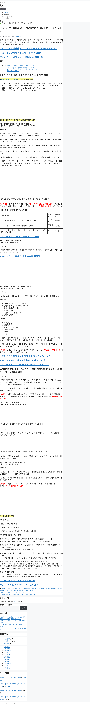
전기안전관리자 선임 (27, 590)
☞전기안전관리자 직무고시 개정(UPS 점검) (20, 53)
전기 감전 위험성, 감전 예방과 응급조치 (13, 592)
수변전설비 (7, 14)
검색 (23, 608)
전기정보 (6, 12)
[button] (1, 5)
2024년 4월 (7, 652)
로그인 (16, 601)
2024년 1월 (7, 658)
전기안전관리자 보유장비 (13, 590)
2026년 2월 (7, 647)
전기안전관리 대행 (28, 588)
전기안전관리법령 (51, 588)
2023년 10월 (7, 663)
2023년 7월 (7, 669)
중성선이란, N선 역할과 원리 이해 (10, 677)
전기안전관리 (8, 16)
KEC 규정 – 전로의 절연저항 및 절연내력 (12, 617)
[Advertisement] (31, 105)
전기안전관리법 (40, 588)
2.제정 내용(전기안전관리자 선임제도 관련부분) (22, 69)
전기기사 (6, 18)
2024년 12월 (7, 650)
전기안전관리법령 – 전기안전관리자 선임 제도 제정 (20, 65)
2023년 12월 (7, 660)
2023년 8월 (7, 667)
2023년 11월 (7, 661)
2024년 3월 (7, 654)
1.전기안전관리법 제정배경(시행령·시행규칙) (21, 67)
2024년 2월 (7, 656)
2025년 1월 (7, 648)
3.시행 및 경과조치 (13, 71)
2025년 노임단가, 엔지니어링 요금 (10, 619)
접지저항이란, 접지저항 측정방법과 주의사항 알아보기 (18, 594)
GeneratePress (20, 703)
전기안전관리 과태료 (15, 588)
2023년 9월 (7, 665)
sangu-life (2, 2)
